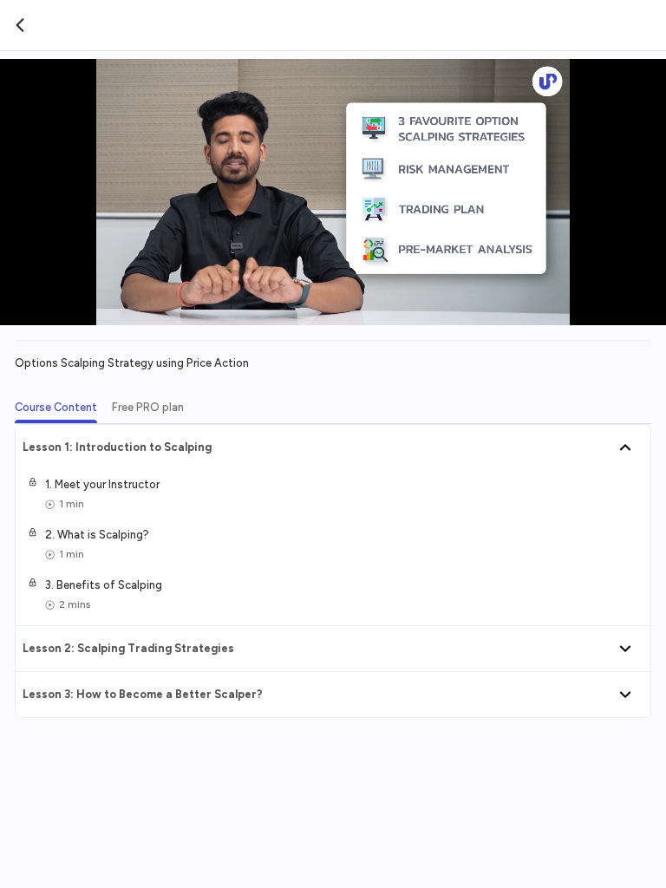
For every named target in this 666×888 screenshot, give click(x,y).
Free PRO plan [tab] (148, 407)
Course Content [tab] (56, 407)
